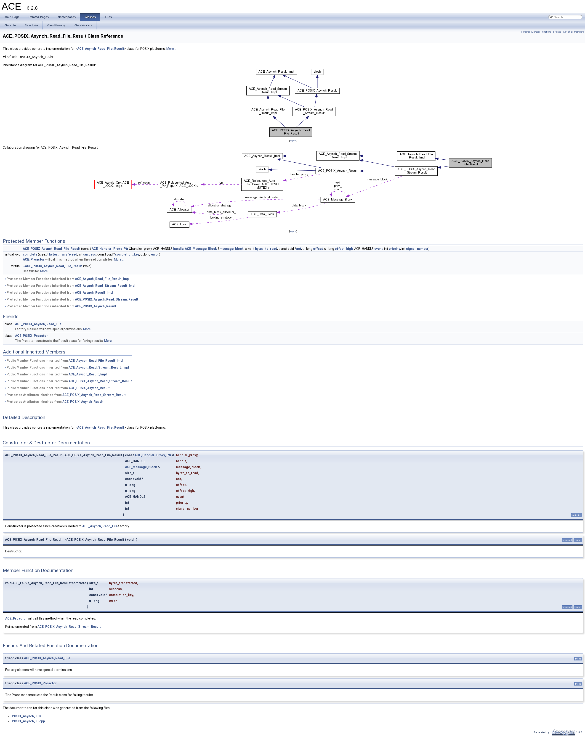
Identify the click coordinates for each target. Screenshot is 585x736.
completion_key (127, 254)
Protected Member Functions (536, 31)
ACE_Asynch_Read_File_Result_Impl (102, 279)
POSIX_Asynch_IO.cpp (28, 721)
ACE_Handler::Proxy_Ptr (110, 249)
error (155, 254)
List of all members (573, 31)
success (89, 254)
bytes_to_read (266, 249)
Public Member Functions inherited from (64, 360)
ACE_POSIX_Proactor (31, 336)
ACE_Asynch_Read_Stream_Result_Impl (105, 286)
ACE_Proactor (34, 259)
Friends (557, 31)
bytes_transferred (63, 254)
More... (171, 48)
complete (30, 254)
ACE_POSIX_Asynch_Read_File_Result (51, 249)
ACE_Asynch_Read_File (99, 526)
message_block (232, 249)
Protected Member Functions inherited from (68, 279)
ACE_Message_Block (201, 249)
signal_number (417, 249)
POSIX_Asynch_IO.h (26, 716)
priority (394, 249)
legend (293, 140)
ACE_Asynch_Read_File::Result (100, 48)
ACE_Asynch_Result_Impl (94, 292)
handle (178, 249)
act (298, 249)
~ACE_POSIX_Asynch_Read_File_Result (52, 266)
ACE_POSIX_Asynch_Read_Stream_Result (106, 299)
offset (318, 249)
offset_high (344, 249)
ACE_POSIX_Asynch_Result (95, 306)
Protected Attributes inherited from (66, 395)
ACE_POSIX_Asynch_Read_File (38, 324)
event (378, 249)
